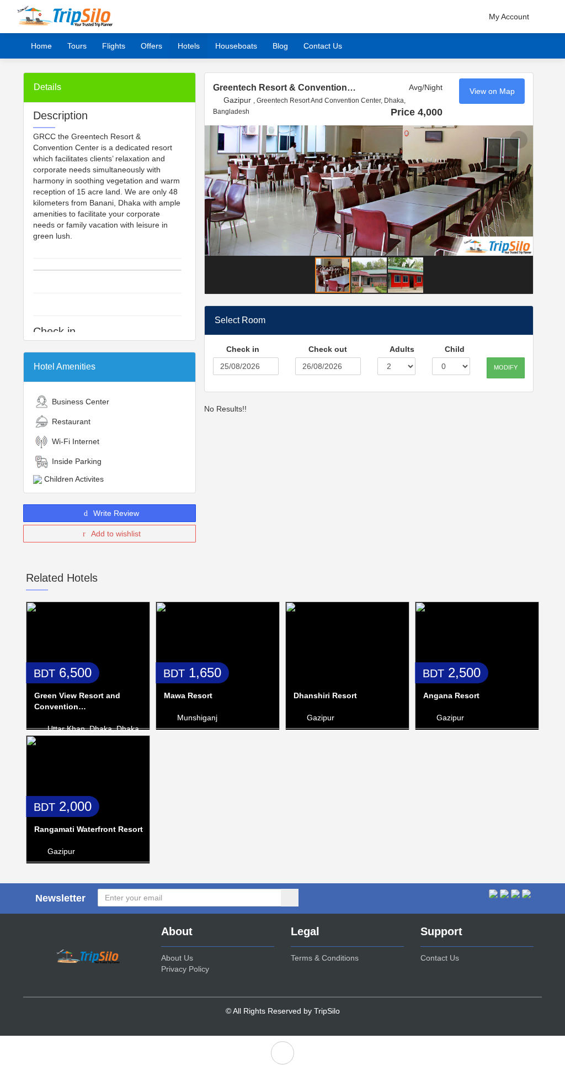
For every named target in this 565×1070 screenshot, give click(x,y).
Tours (77, 45)
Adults (401, 349)
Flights (113, 45)
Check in (241, 349)
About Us (177, 957)
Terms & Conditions (325, 957)
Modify (506, 367)
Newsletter (60, 898)
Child (454, 349)
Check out (326, 349)
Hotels (189, 45)
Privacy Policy (185, 968)
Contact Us (322, 45)
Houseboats (236, 45)
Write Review (115, 513)
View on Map (492, 91)
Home (41, 45)
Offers (151, 45)
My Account (509, 16)
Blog (280, 45)
